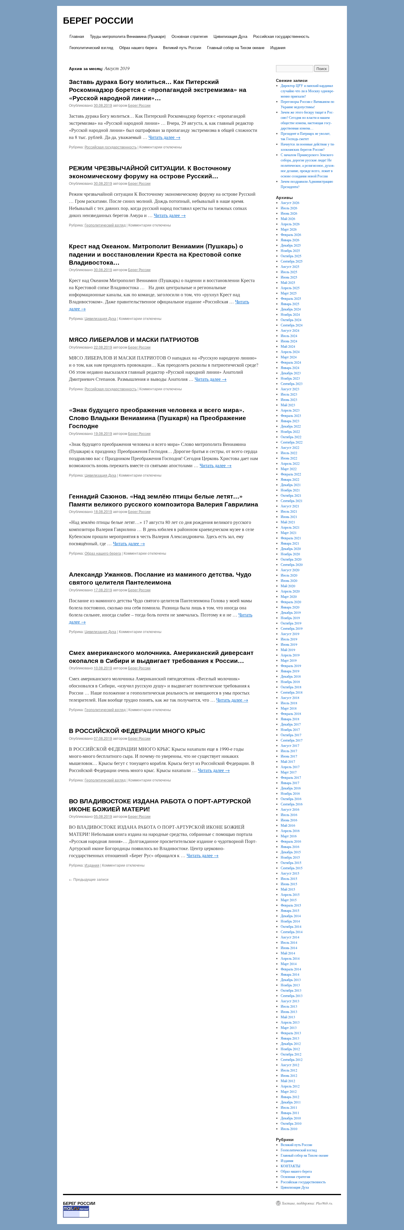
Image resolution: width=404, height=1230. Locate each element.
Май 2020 (288, 585)
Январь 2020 (290, 607)
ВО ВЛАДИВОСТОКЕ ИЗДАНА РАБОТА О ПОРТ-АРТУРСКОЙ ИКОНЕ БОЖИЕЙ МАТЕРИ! (160, 804)
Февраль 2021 (291, 537)
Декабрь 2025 (291, 245)
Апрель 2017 (290, 766)
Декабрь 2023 (291, 372)
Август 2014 (290, 937)
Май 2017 (288, 761)
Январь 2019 (290, 671)
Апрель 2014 (290, 958)
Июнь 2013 (289, 1011)
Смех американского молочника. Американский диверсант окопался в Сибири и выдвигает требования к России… (161, 656)
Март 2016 (289, 836)
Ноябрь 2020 (290, 553)
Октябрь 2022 (291, 436)
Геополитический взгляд (91, 47)
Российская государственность (281, 36)
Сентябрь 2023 (292, 383)
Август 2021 (290, 506)
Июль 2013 (289, 1006)
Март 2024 (289, 357)
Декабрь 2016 (291, 788)
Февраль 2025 (291, 298)
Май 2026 (288, 218)
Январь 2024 (290, 367)
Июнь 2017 (289, 756)
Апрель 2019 (290, 655)
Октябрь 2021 (291, 495)
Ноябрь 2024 (290, 314)
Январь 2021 (290, 543)
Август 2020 (290, 569)
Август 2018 (290, 697)
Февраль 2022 (291, 474)
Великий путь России (182, 47)
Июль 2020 (289, 575)
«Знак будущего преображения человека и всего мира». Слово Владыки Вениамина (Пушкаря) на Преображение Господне (157, 417)
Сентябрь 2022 (292, 442)
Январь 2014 (290, 974)
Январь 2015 (290, 910)
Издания (277, 47)
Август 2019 (290, 633)
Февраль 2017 (291, 777)
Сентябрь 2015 (292, 867)
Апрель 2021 (290, 527)
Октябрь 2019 (291, 623)
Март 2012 (289, 1091)
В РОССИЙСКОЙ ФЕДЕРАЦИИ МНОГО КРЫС (137, 730)
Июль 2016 (289, 814)
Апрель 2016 (290, 830)
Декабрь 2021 (291, 484)
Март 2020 (289, 596)
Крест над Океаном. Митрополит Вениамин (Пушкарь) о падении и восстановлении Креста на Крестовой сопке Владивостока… (156, 253)
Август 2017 (290, 745)
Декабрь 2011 (291, 1102)
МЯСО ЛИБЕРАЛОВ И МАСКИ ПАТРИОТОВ (134, 339)
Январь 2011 (290, 1112)
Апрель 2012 (290, 1086)
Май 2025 (288, 282)
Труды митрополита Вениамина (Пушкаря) (128, 36)
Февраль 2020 (291, 601)
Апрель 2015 (290, 894)
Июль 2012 (289, 1070)
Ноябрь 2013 (290, 985)
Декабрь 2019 (291, 612)
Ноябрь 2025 (290, 250)
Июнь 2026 (289, 213)
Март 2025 (289, 293)
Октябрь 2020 (291, 559)
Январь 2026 (290, 239)
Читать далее (164, 137)
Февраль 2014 (291, 969)
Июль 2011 (289, 1107)
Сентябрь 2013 (292, 995)
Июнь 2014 (289, 947)
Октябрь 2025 (291, 255)
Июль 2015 (289, 878)
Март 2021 (289, 532)
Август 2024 (290, 330)
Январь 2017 (290, 782)
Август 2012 (290, 1064)
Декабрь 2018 (291, 676)
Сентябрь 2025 (292, 261)
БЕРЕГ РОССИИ (98, 20)
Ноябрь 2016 (290, 793)
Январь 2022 (290, 479)
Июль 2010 (289, 1128)
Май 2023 (288, 404)
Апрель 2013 (290, 1022)
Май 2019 (288, 649)
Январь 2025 (290, 303)
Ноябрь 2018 (290, 681)
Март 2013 (289, 1027)
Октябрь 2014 (291, 926)
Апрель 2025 (290, 287)
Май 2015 (288, 889)
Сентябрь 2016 (292, 804)
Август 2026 (290, 202)
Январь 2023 (290, 420)
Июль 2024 (289, 335)
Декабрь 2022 (291, 426)
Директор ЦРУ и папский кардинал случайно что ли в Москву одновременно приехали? (307, 90)
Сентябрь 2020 (292, 564)
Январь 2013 (290, 1038)
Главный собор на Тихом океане (235, 47)
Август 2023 (290, 388)
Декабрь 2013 (291, 979)
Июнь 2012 (289, 1075)
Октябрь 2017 (291, 734)
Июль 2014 (289, 942)
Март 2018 (289, 708)
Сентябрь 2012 (292, 1059)
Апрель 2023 (290, 410)
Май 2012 (288, 1080)
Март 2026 (289, 229)
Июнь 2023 (289, 399)
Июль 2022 (289, 452)
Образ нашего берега (138, 47)
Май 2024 (288, 346)
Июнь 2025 (289, 277)
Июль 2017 (289, 750)
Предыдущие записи (89, 879)
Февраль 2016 (291, 841)
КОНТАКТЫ (290, 1165)
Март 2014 (289, 963)
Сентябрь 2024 (292, 325)
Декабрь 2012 (291, 1043)
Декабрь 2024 (291, 309)
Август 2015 (290, 873)
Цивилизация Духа (230, 36)
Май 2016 (288, 825)
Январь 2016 (290, 846)
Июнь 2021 (289, 516)
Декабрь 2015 (291, 851)
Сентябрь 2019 (292, 628)
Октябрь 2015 (291, 862)
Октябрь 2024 (291, 319)
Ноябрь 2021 (290, 490)
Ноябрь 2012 (290, 1048)
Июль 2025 (289, 271)
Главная (77, 36)
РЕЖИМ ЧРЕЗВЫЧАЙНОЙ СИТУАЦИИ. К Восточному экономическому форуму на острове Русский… (150, 171)
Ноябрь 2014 (290, 921)
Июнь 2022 (289, 458)
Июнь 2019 (289, 644)
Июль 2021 (289, 511)
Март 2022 (289, 468)
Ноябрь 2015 (290, 857)
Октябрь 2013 (291, 990)
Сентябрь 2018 (292, 692)
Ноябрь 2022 (290, 431)
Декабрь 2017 (291, 724)
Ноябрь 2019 (290, 617)
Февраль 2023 (291, 415)
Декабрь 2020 (291, 548)
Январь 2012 (290, 1096)
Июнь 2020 (289, 580)
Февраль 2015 (291, 905)
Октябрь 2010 (291, 1123)
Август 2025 (290, 266)
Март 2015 (289, 899)
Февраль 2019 (291, 665)
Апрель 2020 (290, 591)
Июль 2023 (289, 394)
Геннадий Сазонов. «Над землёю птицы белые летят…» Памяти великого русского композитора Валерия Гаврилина (163, 499)
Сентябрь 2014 (292, 931)
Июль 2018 (289, 702)
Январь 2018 (290, 718)
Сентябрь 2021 (292, 500)
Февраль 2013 (291, 1032)
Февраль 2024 (291, 362)
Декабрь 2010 (291, 1118)
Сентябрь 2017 (292, 740)
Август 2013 (290, 1000)
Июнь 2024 (289, 341)
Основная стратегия (190, 36)
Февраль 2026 (291, 234)
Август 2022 (290, 447)
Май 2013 (288, 1016)
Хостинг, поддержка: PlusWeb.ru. (307, 1203)
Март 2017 (289, 772)
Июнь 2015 (289, 883)
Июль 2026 (289, 207)
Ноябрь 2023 (290, 378)
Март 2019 (289, 660)
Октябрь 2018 (291, 686)
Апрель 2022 (290, 463)
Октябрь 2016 (291, 798)
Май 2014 (288, 953)
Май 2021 (288, 521)
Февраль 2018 (291, 713)
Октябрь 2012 (291, 1054)
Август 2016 (290, 809)
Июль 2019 (289, 639)
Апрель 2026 (290, 223)
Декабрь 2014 (291, 915)
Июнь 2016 (289, 820)
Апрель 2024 (290, 351)
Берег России (139, 105)
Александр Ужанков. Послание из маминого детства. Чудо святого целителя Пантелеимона (160, 577)
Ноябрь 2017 (290, 729)
